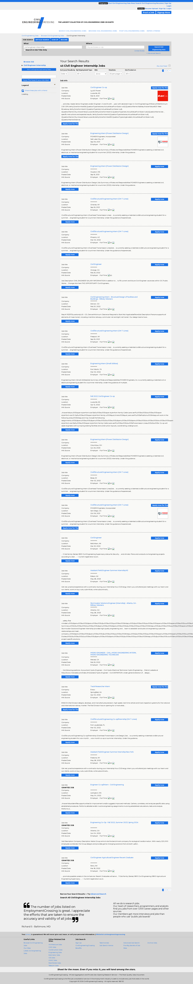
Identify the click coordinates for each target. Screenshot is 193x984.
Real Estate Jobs (55, 963)
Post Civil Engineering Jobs (131, 31)
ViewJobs (112, 70)
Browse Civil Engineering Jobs (103, 31)
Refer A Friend (153, 31)
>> (170, 71)
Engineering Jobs (55, 952)
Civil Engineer (96, 264)
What (26, 43)
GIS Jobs (52, 958)
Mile (96, 70)
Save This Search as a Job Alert (36, 80)
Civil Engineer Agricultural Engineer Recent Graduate (111, 858)
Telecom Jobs (54, 966)
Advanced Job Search (131, 943)
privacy (28, 934)
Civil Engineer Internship (35, 65)
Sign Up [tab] (55, 40)
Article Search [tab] (42, 40)
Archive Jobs (152, 943)
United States (139, 51)
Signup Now (163, 12)
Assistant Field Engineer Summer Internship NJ (109, 570)
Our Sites (27, 948)
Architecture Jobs (55, 944)
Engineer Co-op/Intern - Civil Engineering (107, 785)
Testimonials (104, 943)
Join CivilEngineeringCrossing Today (39, 69)
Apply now (159, 166)
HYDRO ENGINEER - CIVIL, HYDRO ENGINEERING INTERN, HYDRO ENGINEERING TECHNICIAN (113, 654)
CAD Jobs (52, 947)
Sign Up (78, 943)
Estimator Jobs (54, 955)
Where (89, 43)
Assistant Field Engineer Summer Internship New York (112, 752)
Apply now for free (160, 88)
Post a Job (148, 12)
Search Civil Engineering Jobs (72, 31)
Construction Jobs (55, 950)
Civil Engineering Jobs (30, 36)
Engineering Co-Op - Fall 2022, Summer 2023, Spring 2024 (114, 822)
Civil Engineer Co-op (98, 87)
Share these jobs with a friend (36, 90)
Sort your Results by (67, 70)
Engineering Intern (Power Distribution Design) (109, 133)
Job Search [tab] (28, 40)
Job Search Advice (106, 945)
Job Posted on (130, 70)
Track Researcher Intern (100, 686)
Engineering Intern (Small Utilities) (104, 363)
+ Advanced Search (153, 53)
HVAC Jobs (53, 960)
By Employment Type (84, 70)
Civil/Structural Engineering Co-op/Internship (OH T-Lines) (113, 719)
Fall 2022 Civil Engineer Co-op (102, 396)
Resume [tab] (64, 40)
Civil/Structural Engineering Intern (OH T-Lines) (109, 199)
